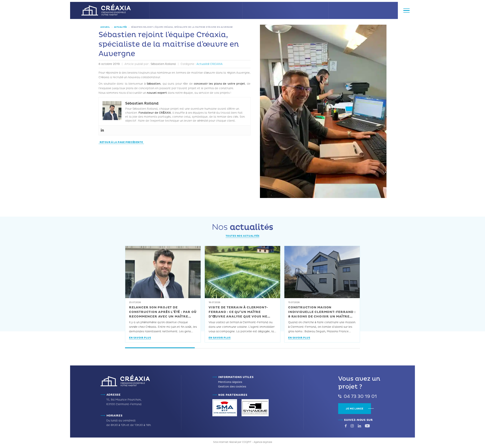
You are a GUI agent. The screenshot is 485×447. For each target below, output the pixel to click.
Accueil (105, 27)
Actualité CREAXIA (209, 64)
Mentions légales (230, 382)
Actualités (120, 27)
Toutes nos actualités (243, 236)
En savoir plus (140, 338)
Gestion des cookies (232, 386)
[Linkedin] (102, 130)
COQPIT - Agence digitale (257, 442)
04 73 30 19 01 (360, 396)
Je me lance (354, 408)
